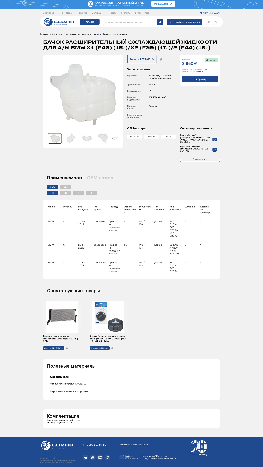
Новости (112, 13)
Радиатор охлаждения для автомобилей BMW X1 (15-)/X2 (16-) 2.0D (194, 148)
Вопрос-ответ (142, 13)
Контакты (125, 13)
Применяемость (65, 177)
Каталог (90, 22)
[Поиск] (160, 22)
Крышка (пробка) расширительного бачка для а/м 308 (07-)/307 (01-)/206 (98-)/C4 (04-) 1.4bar (195, 138)
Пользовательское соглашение (133, 445)
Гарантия (82, 13)
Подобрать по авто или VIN (187, 22)
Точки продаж (66, 13)
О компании (48, 13)
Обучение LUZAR (211, 13)
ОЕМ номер (100, 177)
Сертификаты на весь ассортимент (69, 391)
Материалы (97, 13)
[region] (131, 239)
